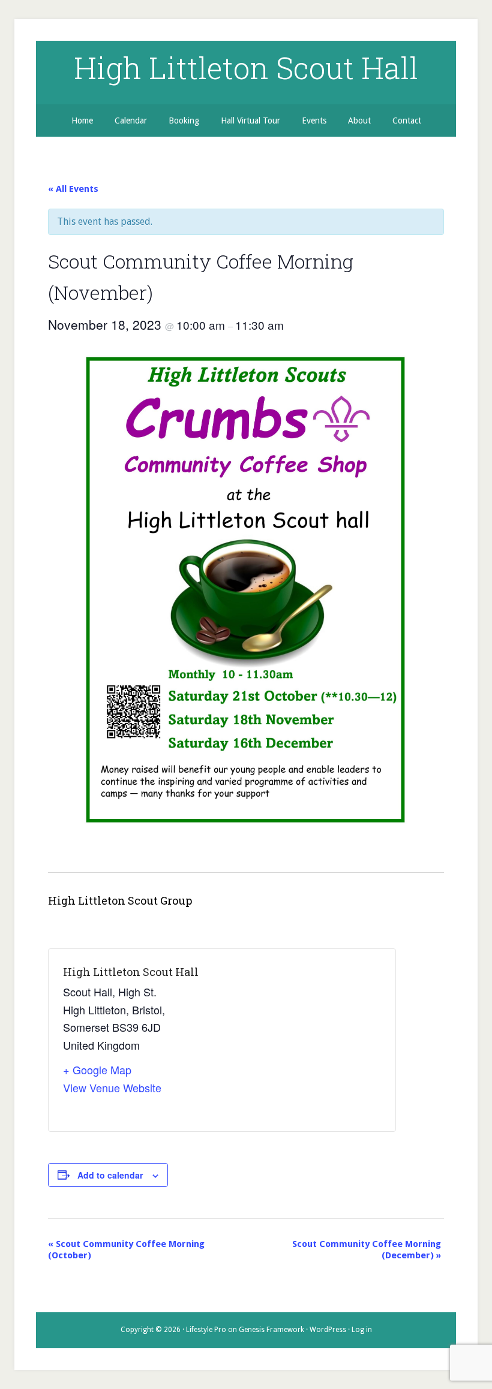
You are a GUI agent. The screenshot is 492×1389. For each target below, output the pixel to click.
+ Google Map (97, 1069)
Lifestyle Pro (206, 1329)
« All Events (73, 188)
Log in (362, 1329)
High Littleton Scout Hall (246, 68)
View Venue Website (112, 1087)
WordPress (328, 1329)
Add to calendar (110, 1175)
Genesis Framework (271, 1329)
